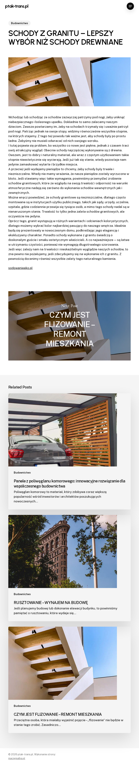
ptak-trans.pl (16, 6)
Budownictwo (19, 23)
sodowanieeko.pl (20, 268)
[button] (130, 6)
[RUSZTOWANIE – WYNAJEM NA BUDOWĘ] (69, 568)
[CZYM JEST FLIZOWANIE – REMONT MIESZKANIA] (69, 680)
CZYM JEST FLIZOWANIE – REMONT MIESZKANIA (69, 326)
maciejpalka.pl (16, 758)
